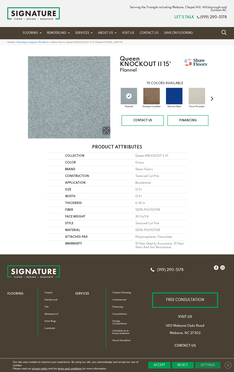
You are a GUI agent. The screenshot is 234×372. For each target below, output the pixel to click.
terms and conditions (70, 368)
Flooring (21, 42)
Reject (183, 365)
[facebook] (216, 267)
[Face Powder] (197, 96)
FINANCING (188, 120)
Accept (159, 365)
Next (212, 93)
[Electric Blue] (174, 96)
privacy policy (40, 368)
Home (10, 42)
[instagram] (222, 267)
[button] (185, 300)
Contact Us (142, 120)
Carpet (32, 42)
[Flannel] (129, 96)
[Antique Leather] (151, 96)
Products (44, 42)
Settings (208, 365)
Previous (118, 93)
